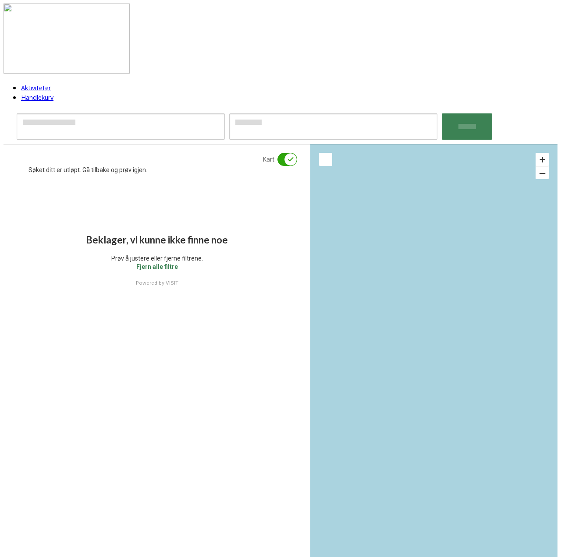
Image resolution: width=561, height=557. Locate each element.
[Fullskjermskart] (325, 159)
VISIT (172, 283)
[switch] (281, 159)
